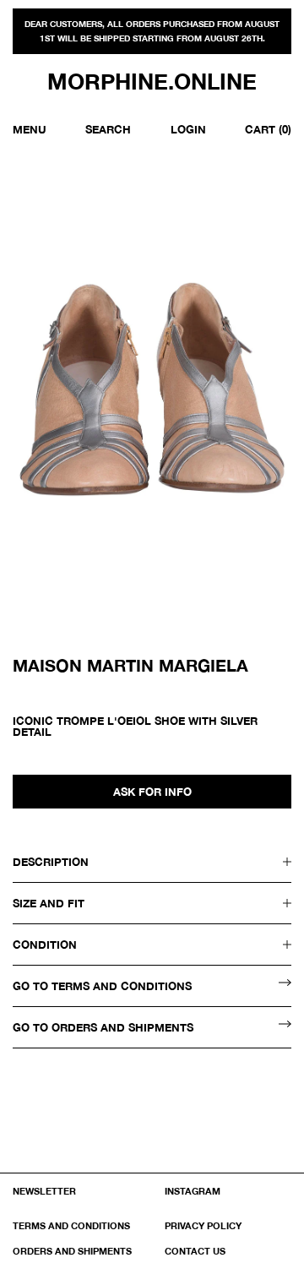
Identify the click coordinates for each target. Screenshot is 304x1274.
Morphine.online (152, 82)
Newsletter (44, 1190)
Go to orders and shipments (103, 1027)
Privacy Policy (203, 1225)
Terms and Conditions (71, 1225)
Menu (29, 129)
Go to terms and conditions (102, 986)
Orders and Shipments (72, 1250)
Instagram (192, 1190)
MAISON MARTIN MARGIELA (130, 665)
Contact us (195, 1250)
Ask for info (152, 791)
